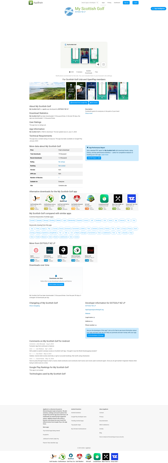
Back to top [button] (163, 447)
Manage (46, 220)
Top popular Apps (76, 424)
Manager (83, 232)
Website (58, 220)
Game (110, 220)
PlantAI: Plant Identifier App (50, 442)
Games (77, 237)
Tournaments (91, 232)
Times (37, 228)
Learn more (104, 155)
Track (99, 232)
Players (77, 232)
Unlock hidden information (56, 284)
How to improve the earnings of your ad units (111, 437)
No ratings (62, 162)
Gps (32, 228)
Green (50, 237)
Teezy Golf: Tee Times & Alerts (131, 204)
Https (131, 232)
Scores (101, 228)
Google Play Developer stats (78, 416)
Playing (38, 232)
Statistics (94, 228)
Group (124, 228)
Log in (135, 2)
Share (32, 237)
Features (122, 220)
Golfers (83, 228)
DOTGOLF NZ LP (47, 243)
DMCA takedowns (104, 424)
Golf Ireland (47, 256)
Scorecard (67, 228)
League (43, 228)
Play (49, 228)
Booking (52, 220)
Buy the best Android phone (78, 428)
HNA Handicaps (75, 256)
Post (113, 232)
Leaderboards (63, 237)
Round (61, 228)
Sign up (126, 2)
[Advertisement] (81, 29)
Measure (44, 237)
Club (105, 220)
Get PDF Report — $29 (94, 158)
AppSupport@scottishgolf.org (94, 309)
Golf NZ (60, 256)
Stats (71, 237)
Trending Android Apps (77, 420)
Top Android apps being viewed (51, 430)
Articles (101, 428)
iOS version (94, 102)
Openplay (39, 220)
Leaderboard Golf (103, 204)
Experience (45, 232)
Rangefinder (53, 232)
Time (88, 228)
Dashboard (117, 2)
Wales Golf (88, 256)
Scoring (32, 232)
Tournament (75, 228)
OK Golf (87, 204)
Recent (56, 237)
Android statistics (76, 412)
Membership (71, 220)
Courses (55, 228)
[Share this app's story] (98, 64)
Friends (107, 228)
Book (135, 228)
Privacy (130, 228)
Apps (103, 2)
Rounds (125, 232)
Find (134, 220)
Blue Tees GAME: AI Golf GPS (118, 204)
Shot (118, 228)
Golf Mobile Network (77, 204)
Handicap (98, 220)
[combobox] (88, 2)
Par (60, 232)
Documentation (103, 420)
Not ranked (62, 166)
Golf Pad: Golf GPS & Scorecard (63, 204)
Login (64, 220)
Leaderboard (106, 232)
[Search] (97, 2)
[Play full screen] (103, 64)
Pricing (109, 2)
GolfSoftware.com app (49, 204)
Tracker (38, 237)
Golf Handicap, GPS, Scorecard (36, 204)
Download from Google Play (79, 102)
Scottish (32, 220)
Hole (66, 232)
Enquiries (79, 220)
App (116, 220)
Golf (92, 220)
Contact (86, 220)
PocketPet (46, 434)
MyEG (32, 256)
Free (113, 228)
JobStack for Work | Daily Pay (51, 438)
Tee (128, 220)
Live (72, 232)
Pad (119, 232)
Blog (100, 433)
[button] (112, 317)
